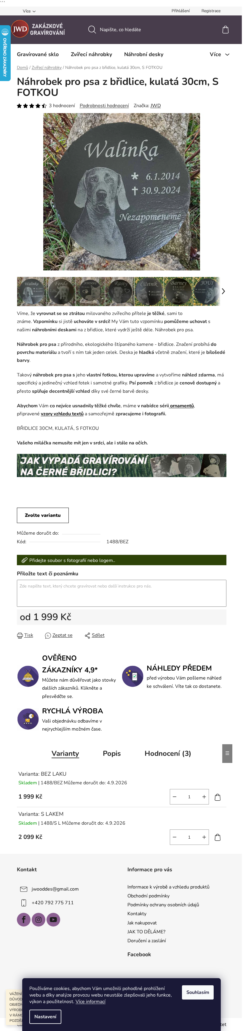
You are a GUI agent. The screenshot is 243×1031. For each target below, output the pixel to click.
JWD (156, 105)
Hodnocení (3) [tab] (168, 753)
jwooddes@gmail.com (55, 889)
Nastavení (45, 1016)
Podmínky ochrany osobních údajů (163, 905)
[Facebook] (24, 920)
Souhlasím (197, 992)
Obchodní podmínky (148, 896)
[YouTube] (53, 920)
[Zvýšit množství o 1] (204, 796)
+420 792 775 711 (53, 902)
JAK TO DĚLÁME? (146, 932)
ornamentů (182, 406)
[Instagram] (38, 920)
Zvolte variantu (43, 515)
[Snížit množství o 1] (174, 796)
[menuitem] (38, 54)
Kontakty (136, 913)
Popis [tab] (112, 753)
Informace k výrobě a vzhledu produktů (168, 887)
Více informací (90, 1001)
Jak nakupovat (142, 923)
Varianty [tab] (65, 753)
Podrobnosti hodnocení (104, 105)
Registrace (211, 11)
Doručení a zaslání (146, 940)
